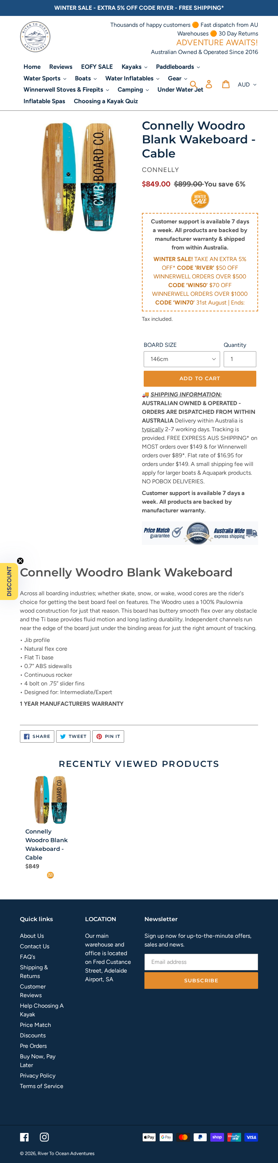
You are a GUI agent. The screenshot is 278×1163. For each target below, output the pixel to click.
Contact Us (34, 946)
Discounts (33, 1035)
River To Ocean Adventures (66, 1153)
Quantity (235, 344)
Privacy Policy (37, 1075)
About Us (32, 935)
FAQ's (27, 956)
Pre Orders (33, 1045)
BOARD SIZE (160, 344)
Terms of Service (41, 1086)
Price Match (35, 1024)
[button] (9, 581)
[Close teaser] (20, 560)
